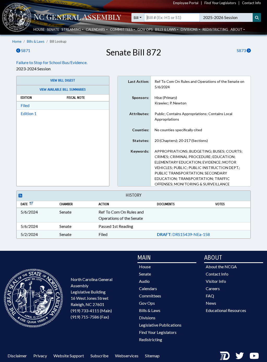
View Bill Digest (62, 80)
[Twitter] (239, 356)
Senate (53, 29)
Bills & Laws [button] (165, 29)
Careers (213, 288)
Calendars (148, 288)
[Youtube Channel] (254, 356)
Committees (150, 295)
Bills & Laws (35, 41)
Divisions (147, 317)
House (39, 29)
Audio (144, 281)
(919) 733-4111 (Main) (91, 310)
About (236, 29)
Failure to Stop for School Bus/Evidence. (51, 62)
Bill (136, 17)
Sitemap (152, 355)
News (211, 303)
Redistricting (215, 29)
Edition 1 (29, 113)
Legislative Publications (160, 324)
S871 (25, 50)
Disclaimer (17, 355)
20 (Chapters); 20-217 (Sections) (181, 140)
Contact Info (251, 3)
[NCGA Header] (77, 17)
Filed (25, 105)
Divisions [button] (189, 29)
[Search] (257, 17)
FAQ (210, 295)
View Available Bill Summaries (63, 90)
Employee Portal (185, 3)
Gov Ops (145, 29)
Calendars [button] (95, 29)
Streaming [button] (71, 29)
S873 (242, 50)
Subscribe (99, 355)
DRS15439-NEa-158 (183, 234)
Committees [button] (121, 29)
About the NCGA (221, 266)
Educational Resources (226, 310)
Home (16, 41)
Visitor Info (216, 281)
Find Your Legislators (220, 3)
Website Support (68, 355)
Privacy (40, 355)
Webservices (126, 355)
